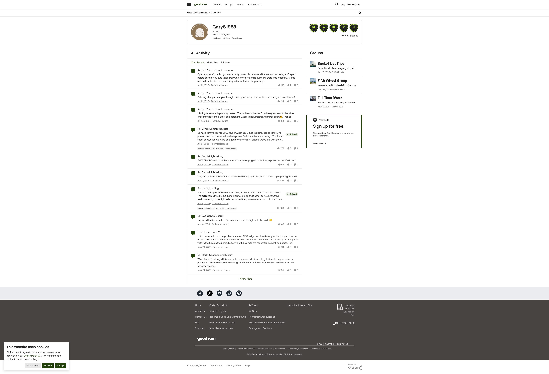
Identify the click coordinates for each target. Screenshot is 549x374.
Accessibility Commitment (298, 349)
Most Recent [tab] (197, 62)
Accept (60, 365)
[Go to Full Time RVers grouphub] (313, 98)
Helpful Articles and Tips (300, 305)
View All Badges (349, 35)
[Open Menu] (360, 13)
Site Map (199, 328)
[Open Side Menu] (189, 4)
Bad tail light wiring (208, 188)
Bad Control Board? (208, 231)
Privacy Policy (228, 349)
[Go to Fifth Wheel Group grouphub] (313, 81)
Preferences (33, 365)
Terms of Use (280, 349)
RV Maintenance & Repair (262, 316)
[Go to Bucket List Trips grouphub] (313, 64)
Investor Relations (265, 349)
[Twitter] (209, 293)
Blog (319, 344)
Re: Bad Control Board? (210, 215)
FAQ (197, 322)
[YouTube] (219, 293)
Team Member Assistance (321, 349)
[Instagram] (229, 293)
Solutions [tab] (225, 62)
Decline (48, 365)
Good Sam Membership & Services (267, 322)
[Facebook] (200, 293)
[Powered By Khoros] (355, 367)
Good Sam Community (197, 13)
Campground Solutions (260, 328)
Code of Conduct (218, 305)
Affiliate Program (217, 311)
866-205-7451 (345, 323)
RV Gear (253, 311)
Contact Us (201, 316)
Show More (246, 278)
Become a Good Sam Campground (227, 316)
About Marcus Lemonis (221, 328)
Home (198, 305)
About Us (200, 311)
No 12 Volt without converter (213, 128)
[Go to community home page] (201, 4)
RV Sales (253, 305)
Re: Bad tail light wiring (210, 156)
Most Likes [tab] (212, 62)
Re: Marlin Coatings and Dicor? (214, 254)
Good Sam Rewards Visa (222, 322)
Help (247, 365)
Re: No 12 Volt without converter (215, 70)
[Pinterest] (238, 293)
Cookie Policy (30, 355)
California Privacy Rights (246, 349)
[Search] (337, 4)
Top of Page (216, 365)
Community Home (196, 365)
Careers (329, 344)
